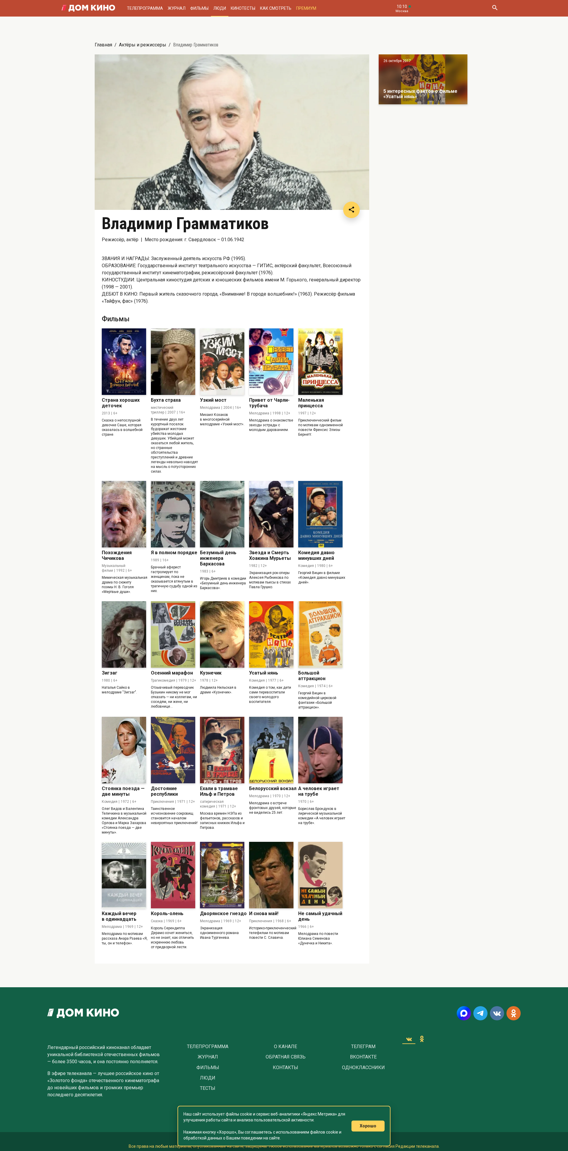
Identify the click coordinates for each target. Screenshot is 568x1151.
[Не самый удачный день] (320, 875)
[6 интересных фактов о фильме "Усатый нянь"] (423, 79)
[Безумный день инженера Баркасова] (222, 514)
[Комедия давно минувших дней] (320, 514)
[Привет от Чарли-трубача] (271, 361)
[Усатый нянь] (271, 634)
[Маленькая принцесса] (320, 361)
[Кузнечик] (222, 634)
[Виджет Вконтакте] (408, 1039)
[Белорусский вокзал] (271, 750)
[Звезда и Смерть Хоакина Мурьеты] (271, 514)
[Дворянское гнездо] (222, 875)
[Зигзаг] (124, 634)
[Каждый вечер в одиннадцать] (124, 875)
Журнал (176, 8)
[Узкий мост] (222, 361)
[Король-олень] (173, 875)
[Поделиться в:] (351, 210)
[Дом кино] (88, 8)
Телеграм (363, 1046)
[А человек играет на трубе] (320, 750)
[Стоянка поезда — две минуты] (124, 750)
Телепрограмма (145, 8)
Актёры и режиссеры (142, 45)
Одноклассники (363, 1067)
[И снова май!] (271, 875)
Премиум (306, 8)
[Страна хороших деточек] (124, 361)
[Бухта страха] (173, 361)
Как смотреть (275, 8)
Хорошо (368, 1126)
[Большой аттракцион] (320, 634)
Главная (103, 45)
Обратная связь (286, 1057)
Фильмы (199, 8)
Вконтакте (363, 1057)
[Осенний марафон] (173, 634)
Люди (219, 8)
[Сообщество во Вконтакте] (497, 1013)
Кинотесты (243, 8)
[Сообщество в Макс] (464, 1013)
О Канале (285, 1046)
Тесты (207, 1088)
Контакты (285, 1067)
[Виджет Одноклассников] (421, 1039)
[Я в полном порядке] (173, 514)
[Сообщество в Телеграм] (480, 1013)
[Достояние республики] (173, 750)
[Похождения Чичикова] (124, 514)
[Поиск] (494, 8)
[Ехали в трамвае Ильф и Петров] (222, 750)
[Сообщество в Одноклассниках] (513, 1013)
